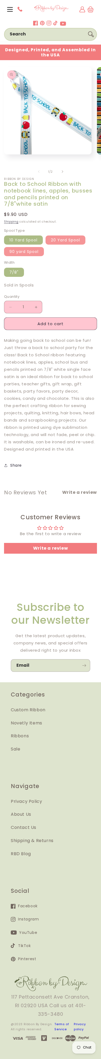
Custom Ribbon (28, 710)
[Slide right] (62, 171)
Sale (15, 749)
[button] (10, 9)
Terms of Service (61, 1027)
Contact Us (23, 827)
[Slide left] (39, 171)
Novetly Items (26, 723)
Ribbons (20, 736)
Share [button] (16, 465)
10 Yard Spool (23, 240)
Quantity (11, 296)
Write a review (50, 548)
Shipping (11, 222)
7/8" (14, 272)
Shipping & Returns (32, 840)
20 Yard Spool (65, 240)
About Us (21, 814)
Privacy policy (80, 1027)
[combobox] (50, 34)
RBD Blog (21, 854)
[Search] (91, 34)
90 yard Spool (24, 251)
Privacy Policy (26, 801)
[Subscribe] (84, 665)
